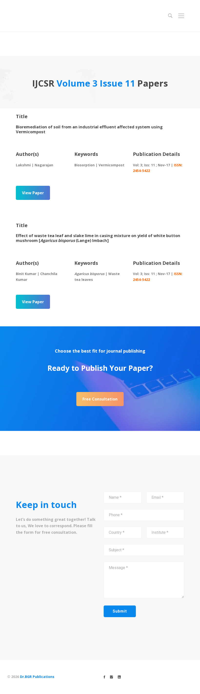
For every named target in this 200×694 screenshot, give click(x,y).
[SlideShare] (119, 677)
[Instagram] (111, 677)
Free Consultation (100, 399)
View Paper (33, 193)
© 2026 (30, 676)
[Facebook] (104, 677)
